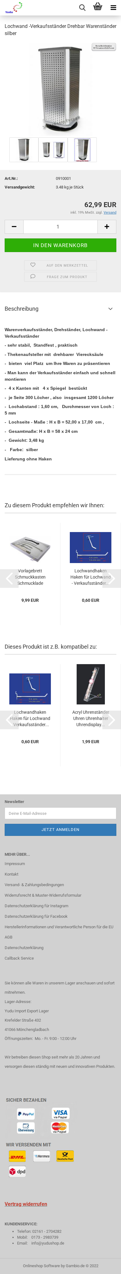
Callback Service (19, 958)
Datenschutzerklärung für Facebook (36, 916)
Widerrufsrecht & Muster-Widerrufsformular (43, 895)
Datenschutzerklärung (24, 947)
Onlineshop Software (41, 1265)
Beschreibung (21, 308)
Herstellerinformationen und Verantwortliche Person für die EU (59, 927)
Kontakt (11, 874)
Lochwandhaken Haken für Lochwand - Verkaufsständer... (90, 577)
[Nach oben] (104, 1264)
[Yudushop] (12, 8)
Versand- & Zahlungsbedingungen (34, 884)
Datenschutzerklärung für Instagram (36, 905)
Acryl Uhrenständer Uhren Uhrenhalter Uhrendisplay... (90, 718)
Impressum (15, 863)
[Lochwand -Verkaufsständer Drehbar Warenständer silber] (60, 89)
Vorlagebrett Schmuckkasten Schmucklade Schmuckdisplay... (30, 577)
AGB (8, 937)
